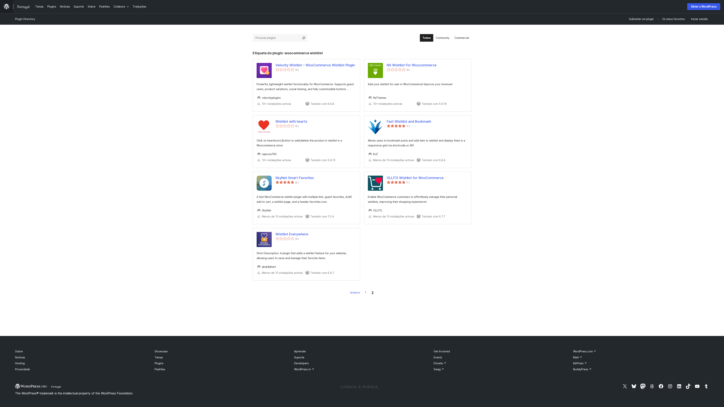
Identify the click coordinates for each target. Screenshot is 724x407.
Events (438, 357)
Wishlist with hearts (291, 121)
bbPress (580, 363)
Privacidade (22, 369)
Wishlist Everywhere (291, 234)
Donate (440, 363)
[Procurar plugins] (304, 38)
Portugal (56, 386)
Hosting (20, 363)
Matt (577, 357)
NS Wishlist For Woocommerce (411, 65)
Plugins (159, 363)
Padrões (160, 369)
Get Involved (442, 351)
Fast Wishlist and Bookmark (409, 121)
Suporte (299, 357)
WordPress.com (584, 351)
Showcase (161, 351)
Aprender (300, 351)
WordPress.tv (304, 369)
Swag (439, 369)
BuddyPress (582, 369)
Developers (301, 363)
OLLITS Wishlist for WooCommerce (415, 178)
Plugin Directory (25, 19)
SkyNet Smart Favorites (294, 178)
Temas (159, 357)
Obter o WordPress (704, 6)
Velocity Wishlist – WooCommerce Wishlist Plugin (315, 65)
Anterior (355, 292)
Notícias (20, 357)
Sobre (19, 351)
